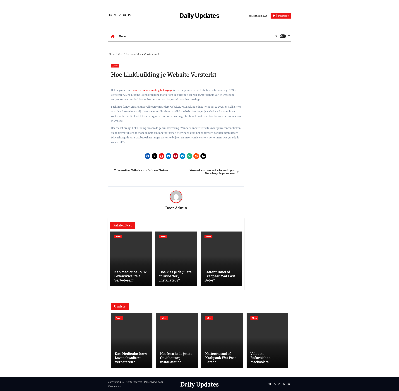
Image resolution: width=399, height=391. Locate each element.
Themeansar (114, 386)
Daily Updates (199, 15)
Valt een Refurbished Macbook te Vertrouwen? (260, 359)
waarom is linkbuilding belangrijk (152, 90)
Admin (181, 207)
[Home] (113, 36)
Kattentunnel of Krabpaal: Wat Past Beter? (219, 276)
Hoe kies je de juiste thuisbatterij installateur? (175, 276)
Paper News (150, 382)
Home (122, 36)
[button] (289, 36)
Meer (115, 65)
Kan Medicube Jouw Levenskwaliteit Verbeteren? (130, 276)
